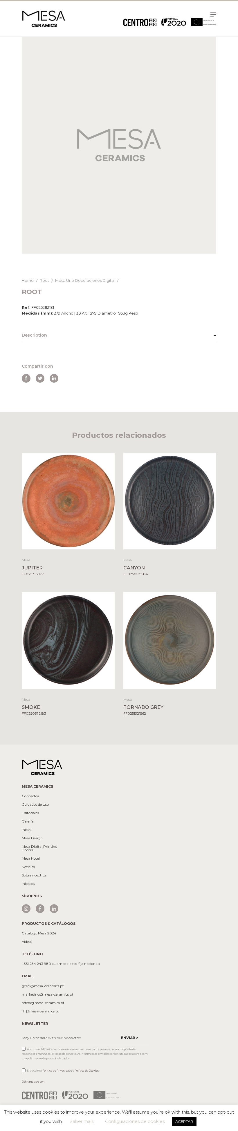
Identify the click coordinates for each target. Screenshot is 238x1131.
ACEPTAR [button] (184, 1121)
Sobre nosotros (34, 875)
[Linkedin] (54, 908)
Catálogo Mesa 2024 (39, 933)
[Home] (43, 18)
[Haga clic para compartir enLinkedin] (54, 378)
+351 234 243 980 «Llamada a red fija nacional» (61, 963)
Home (28, 280)
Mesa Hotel (31, 858)
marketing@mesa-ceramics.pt (47, 994)
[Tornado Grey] (170, 640)
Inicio (26, 830)
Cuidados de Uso (35, 804)
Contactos (30, 796)
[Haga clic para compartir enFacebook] (26, 378)
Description (34, 335)
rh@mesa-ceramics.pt (40, 1011)
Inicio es (28, 883)
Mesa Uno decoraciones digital (85, 280)
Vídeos (27, 941)
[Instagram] (26, 908)
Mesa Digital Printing (39, 846)
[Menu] (213, 15)
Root (44, 280)
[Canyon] (170, 501)
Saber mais (81, 1121)
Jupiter (32, 568)
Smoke (31, 707)
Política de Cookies (87, 1070)
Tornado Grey (143, 707)
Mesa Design (32, 838)
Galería (28, 821)
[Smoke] (68, 640)
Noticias (28, 867)
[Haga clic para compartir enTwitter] (40, 378)
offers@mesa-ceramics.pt (43, 1003)
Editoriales (30, 813)
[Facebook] (40, 908)
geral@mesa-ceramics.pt (43, 986)
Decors (27, 850)
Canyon (134, 568)
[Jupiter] (68, 501)
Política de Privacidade (57, 1070)
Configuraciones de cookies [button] (135, 1121)
